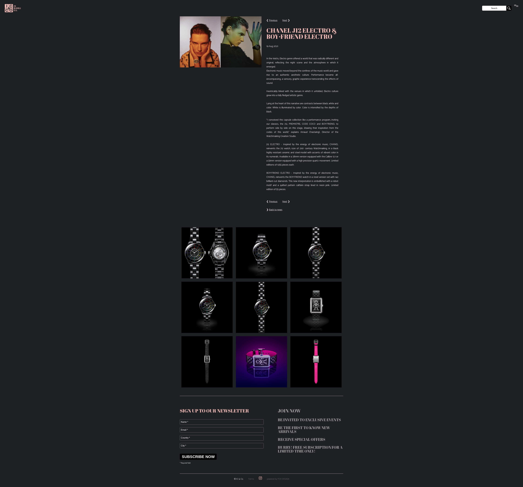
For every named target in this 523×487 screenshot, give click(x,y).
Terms (251, 479)
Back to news (275, 210)
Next (284, 20)
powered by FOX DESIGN (278, 479)
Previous (273, 20)
